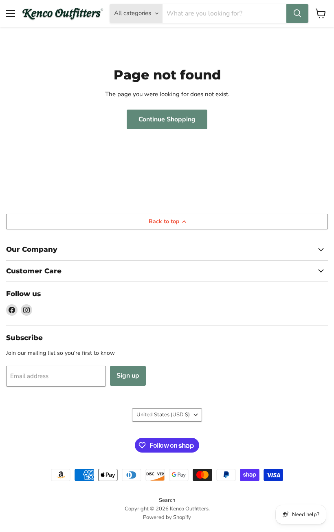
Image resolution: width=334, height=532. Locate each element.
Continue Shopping (167, 119)
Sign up (127, 375)
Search (167, 500)
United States (163, 414)
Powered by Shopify (167, 517)
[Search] (297, 13)
